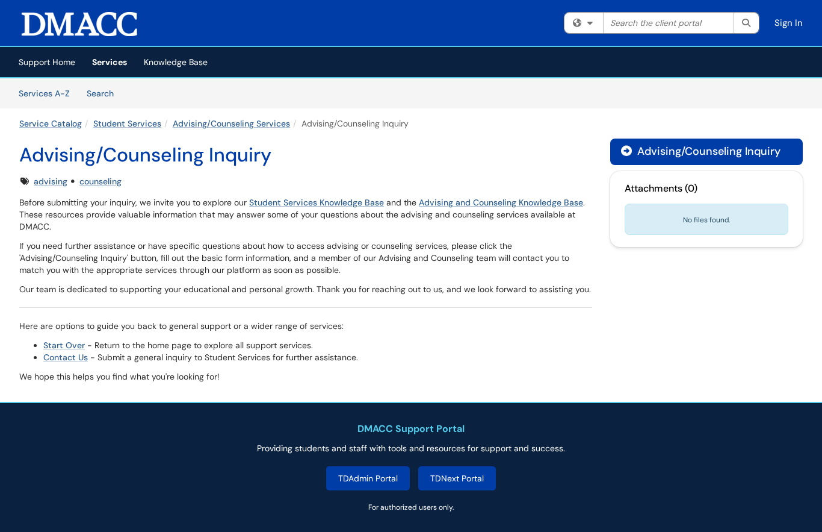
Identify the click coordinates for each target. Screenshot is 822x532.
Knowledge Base (176, 62)
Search (104, 93)
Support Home (47, 62)
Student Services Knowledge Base (316, 202)
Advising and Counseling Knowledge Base (501, 202)
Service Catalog (50, 123)
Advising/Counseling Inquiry (707, 151)
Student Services (127, 123)
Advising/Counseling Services (231, 123)
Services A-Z (44, 93)
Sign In (788, 23)
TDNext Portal (457, 478)
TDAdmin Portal (368, 478)
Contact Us (65, 357)
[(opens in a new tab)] (79, 24)
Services (109, 62)
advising (50, 181)
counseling (100, 181)
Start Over (64, 345)
